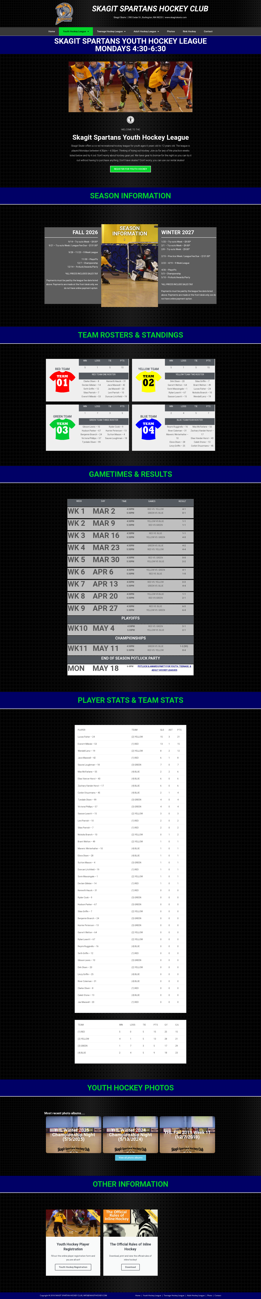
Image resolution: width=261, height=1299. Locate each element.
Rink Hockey (189, 31)
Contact (208, 31)
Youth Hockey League (74, 31)
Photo (209, 1295)
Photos (171, 31)
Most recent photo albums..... (64, 1113)
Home (51, 31)
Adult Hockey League (145, 31)
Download (130, 1267)
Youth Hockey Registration (73, 1267)
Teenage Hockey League (110, 31)
